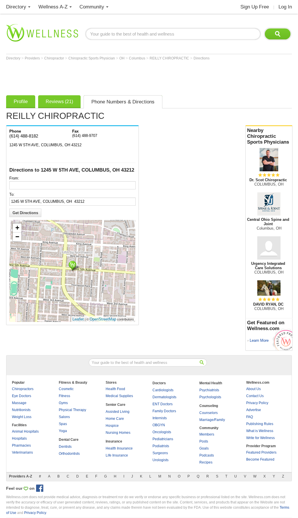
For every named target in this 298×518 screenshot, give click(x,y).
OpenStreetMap (103, 319)
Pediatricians (162, 439)
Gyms (63, 403)
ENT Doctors (162, 404)
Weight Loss (21, 417)
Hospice (112, 426)
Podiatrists (160, 446)
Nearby (268, 136)
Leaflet (78, 319)
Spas (63, 424)
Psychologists (210, 397)
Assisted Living (118, 412)
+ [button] (17, 227)
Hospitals (19, 438)
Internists (159, 418)
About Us (253, 389)
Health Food (115, 389)
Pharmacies (21, 445)
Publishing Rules (259, 424)
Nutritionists (21, 410)
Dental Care (69, 440)
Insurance (114, 441)
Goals (204, 448)
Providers (33, 58)
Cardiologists (162, 390)
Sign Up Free (254, 7)
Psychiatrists (209, 390)
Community (91, 7)
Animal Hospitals (25, 431)
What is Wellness (259, 431)
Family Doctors (164, 411)
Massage (19, 403)
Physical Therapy (72, 410)
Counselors (208, 413)
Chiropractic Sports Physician (92, 58)
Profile (21, 101)
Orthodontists (69, 454)
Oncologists (161, 432)
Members (206, 434)
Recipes (205, 462)
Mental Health (210, 383)
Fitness (64, 396)
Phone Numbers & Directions (123, 102)
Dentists (65, 447)
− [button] (17, 236)
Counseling (208, 406)
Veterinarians (22, 452)
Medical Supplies (119, 396)
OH (122, 58)
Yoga (63, 431)
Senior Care (115, 405)
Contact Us (255, 396)
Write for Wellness (260, 438)
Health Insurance (119, 448)
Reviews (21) (59, 101)
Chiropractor (54, 58)
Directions (202, 58)
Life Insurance (117, 455)
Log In (285, 7)
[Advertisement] (112, 76)
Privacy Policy (257, 403)
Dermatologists (164, 397)
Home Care (115, 419)
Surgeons (160, 453)
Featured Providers (261, 452)
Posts (203, 441)
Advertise (253, 410)
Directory (16, 7)
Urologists (160, 460)
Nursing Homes (118, 433)
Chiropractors (22, 389)
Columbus (137, 58)
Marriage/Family (212, 420)
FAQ (249, 417)
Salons (64, 417)
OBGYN (158, 425)
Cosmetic (66, 389)
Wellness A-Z (53, 7)
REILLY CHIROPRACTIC (170, 58)
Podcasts (206, 455)
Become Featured (260, 459)
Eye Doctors (21, 396)
